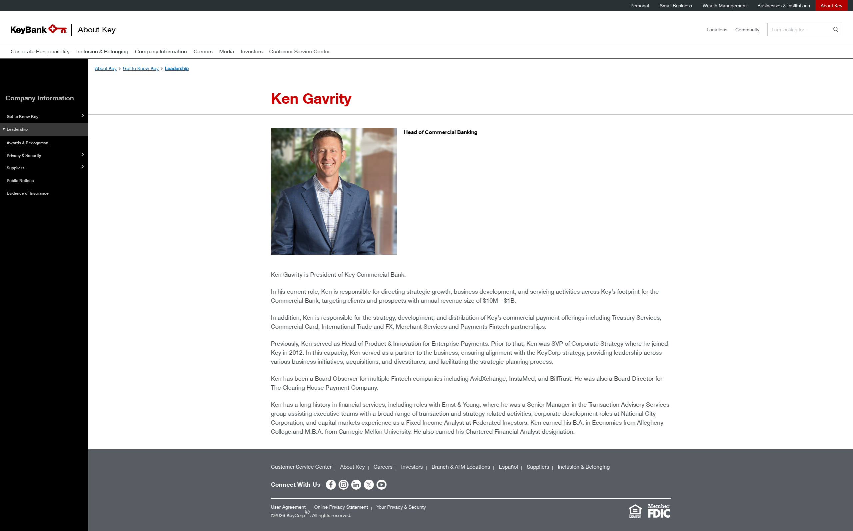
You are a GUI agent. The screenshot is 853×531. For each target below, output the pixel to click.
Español (508, 466)
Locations (717, 29)
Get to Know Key (22, 116)
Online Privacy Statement (341, 507)
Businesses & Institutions (783, 5)
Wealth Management (725, 5)
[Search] (835, 29)
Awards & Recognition (27, 142)
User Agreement (288, 507)
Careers (203, 51)
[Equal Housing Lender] (635, 511)
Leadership (17, 129)
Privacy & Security (24, 155)
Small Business (676, 5)
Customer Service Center (299, 51)
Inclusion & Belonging (102, 51)
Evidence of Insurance (28, 193)
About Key (831, 5)
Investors (252, 51)
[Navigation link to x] (369, 485)
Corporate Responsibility (40, 51)
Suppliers (15, 167)
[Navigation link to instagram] (344, 485)
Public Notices (20, 180)
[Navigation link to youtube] (382, 485)
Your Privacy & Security (401, 507)
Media (226, 51)
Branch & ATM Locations (460, 466)
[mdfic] (659, 511)
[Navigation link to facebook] (331, 485)
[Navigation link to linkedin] (356, 485)
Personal (639, 5)
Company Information (161, 51)
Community (747, 29)
